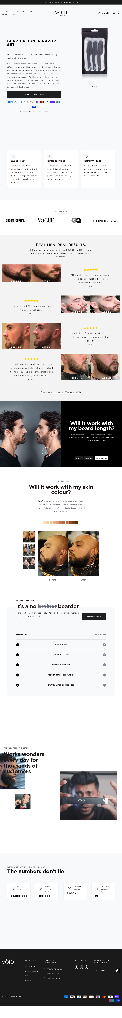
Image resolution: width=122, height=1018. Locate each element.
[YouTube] (86, 967)
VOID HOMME (16, 997)
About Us (32, 966)
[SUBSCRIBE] (116, 970)
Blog (29, 980)
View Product (94, 616)
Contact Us (33, 971)
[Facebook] (76, 967)
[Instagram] (81, 967)
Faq (29, 975)
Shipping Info (54, 973)
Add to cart (34, 95)
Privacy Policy (54, 969)
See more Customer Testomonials (61, 392)
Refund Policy (54, 978)
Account (104, 13)
